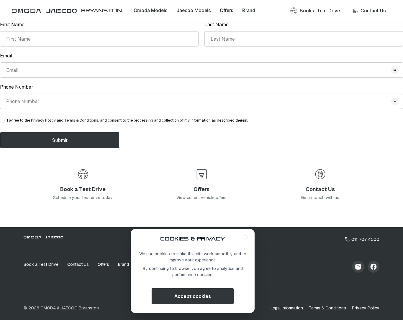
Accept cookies (192, 296)
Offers (103, 264)
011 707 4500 (365, 239)
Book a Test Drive (41, 264)
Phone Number (16, 87)
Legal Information (287, 308)
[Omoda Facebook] (373, 267)
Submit (60, 140)
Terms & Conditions (81, 120)
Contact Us (78, 264)
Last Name (216, 24)
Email (6, 56)
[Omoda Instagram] (358, 267)
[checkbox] (2, 120)
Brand (123, 264)
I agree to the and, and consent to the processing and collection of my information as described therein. (127, 120)
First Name (12, 24)
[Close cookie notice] (246, 237)
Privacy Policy (43, 120)
